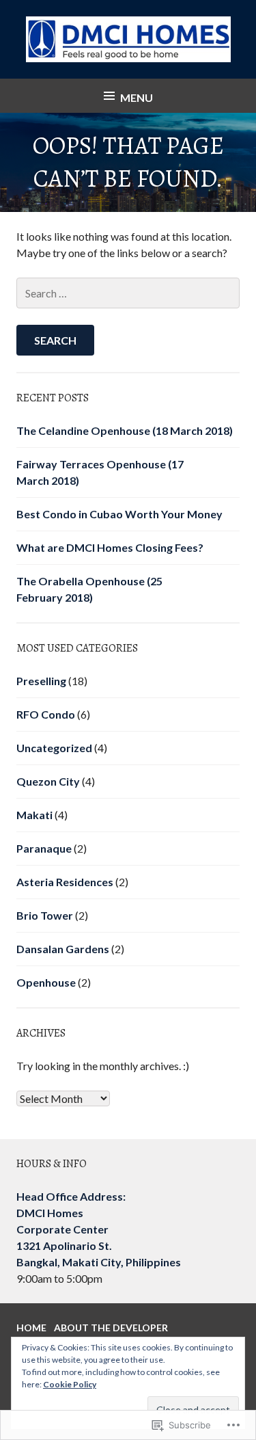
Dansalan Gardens (62, 948)
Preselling (41, 680)
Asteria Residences (64, 881)
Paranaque (44, 848)
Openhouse (46, 982)
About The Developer (111, 1327)
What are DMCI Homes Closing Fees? (109, 547)
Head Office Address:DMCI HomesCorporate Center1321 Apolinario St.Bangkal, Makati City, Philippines (98, 1229)
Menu (136, 97)
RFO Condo (45, 714)
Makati (34, 814)
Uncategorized (54, 747)
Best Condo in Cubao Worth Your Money (119, 513)
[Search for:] (128, 292)
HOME (31, 1327)
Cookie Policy (69, 1384)
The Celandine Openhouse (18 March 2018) (124, 430)
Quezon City (48, 781)
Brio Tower (44, 915)
